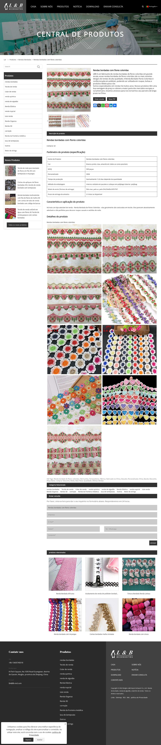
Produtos (13, 60)
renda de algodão (11, 101)
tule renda (9, 116)
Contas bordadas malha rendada (102, 634)
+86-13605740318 (16, 662)
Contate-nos (117, 680)
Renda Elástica (10, 106)
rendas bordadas (24, 60)
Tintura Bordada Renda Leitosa (138, 594)
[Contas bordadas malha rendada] (102, 613)
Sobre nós (136, 664)
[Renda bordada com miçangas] (65, 613)
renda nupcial (10, 111)
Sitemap (119, 697)
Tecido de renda (11, 87)
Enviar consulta (99, 99)
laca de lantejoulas (12, 141)
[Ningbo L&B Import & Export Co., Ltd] (13, 6)
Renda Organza (10, 121)
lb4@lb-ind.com (15, 683)
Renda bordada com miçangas (65, 634)
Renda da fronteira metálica (15, 136)
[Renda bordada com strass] (138, 613)
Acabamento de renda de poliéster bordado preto (102, 594)
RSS (124, 697)
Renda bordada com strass (139, 634)
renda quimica (10, 96)
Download (116, 675)
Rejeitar (28, 740)
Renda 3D (8, 126)
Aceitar (39, 740)
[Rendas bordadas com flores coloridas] (55, 120)
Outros (7, 146)
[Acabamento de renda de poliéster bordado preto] (102, 573)
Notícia (135, 670)
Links (113, 697)
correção (8, 131)
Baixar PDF (112, 99)
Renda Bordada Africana (65, 594)
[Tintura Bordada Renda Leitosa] (138, 573)
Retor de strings (11, 151)
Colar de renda (10, 92)
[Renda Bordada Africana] (65, 573)
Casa (113, 664)
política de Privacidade (139, 697)
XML (128, 697)
